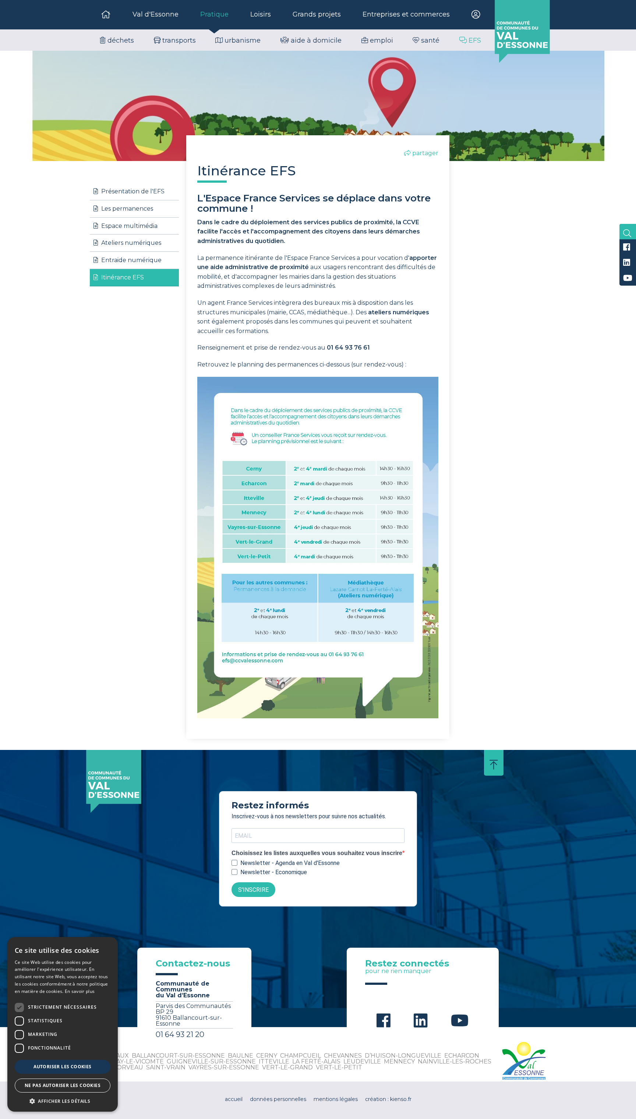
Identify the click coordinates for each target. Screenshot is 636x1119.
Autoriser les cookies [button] (62, 1066)
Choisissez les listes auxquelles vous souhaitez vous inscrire (317, 853)
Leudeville (362, 1061)
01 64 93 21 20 (180, 1034)
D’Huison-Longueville (403, 1055)
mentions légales (336, 1099)
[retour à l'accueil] (522, 31)
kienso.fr (400, 1099)
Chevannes (343, 1055)
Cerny (266, 1055)
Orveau (130, 1067)
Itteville (274, 1061)
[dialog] (62, 1024)
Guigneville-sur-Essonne (211, 1061)
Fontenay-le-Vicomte (127, 1061)
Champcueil (300, 1055)
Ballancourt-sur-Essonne (178, 1055)
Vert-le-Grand (287, 1067)
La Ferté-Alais (316, 1061)
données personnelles (278, 1099)
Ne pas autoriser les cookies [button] (62, 1085)
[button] (62, 1100)
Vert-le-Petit (339, 1067)
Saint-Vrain (166, 1067)
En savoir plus (80, 991)
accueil (234, 1099)
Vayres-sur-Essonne (223, 1067)
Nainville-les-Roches (454, 1061)
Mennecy (399, 1061)
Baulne (240, 1055)
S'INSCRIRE (253, 889)
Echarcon (461, 1055)
